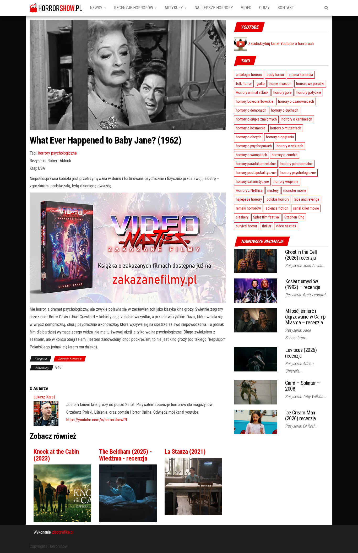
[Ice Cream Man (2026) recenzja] (255, 421)
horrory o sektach (289, 146)
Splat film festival (266, 217)
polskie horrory (278, 199)
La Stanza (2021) (185, 451)
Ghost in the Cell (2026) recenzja (301, 255)
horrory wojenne (286, 181)
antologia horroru (249, 74)
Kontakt (286, 7)
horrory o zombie (284, 154)
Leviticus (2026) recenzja (301, 353)
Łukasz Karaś (44, 397)
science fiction (277, 208)
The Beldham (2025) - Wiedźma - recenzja (125, 455)
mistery (273, 190)
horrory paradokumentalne (256, 163)
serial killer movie (306, 208)
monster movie (294, 190)
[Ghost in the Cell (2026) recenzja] (255, 260)
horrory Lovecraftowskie (254, 101)
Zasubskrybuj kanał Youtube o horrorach (280, 43)
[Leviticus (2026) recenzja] (255, 358)
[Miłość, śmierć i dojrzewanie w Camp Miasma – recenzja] (255, 319)
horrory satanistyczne (252, 181)
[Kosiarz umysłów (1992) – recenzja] (255, 290)
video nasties (286, 226)
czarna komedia (301, 74)
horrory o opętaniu (280, 137)
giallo (261, 83)
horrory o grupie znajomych (256, 119)
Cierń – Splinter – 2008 (302, 386)
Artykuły (174, 7)
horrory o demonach (251, 110)
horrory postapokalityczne (256, 172)
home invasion (280, 83)
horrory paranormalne (296, 163)
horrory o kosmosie (250, 128)
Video (246, 7)
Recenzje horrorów (134, 7)
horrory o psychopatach (254, 146)
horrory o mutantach (285, 128)
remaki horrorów (248, 208)
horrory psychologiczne (57, 153)
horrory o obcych (248, 137)
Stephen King (294, 217)
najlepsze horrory (249, 199)
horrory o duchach (284, 110)
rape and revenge (306, 199)
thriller (266, 226)
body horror (275, 74)
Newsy (97, 7)
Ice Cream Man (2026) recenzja (300, 415)
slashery (242, 217)
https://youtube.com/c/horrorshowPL (97, 419)
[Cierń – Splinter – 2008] (255, 392)
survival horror (246, 226)
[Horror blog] (56, 8)
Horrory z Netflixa (249, 190)
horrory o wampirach (251, 154)
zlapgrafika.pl (62, 532)
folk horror (244, 83)
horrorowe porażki (310, 83)
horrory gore (282, 92)
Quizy (264, 7)
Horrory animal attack (252, 92)
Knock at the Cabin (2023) (56, 455)
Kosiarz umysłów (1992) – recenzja (302, 284)
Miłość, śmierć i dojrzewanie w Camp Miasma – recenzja (305, 317)
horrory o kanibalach (296, 119)
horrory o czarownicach (296, 101)
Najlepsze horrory (213, 7)
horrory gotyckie (308, 92)
